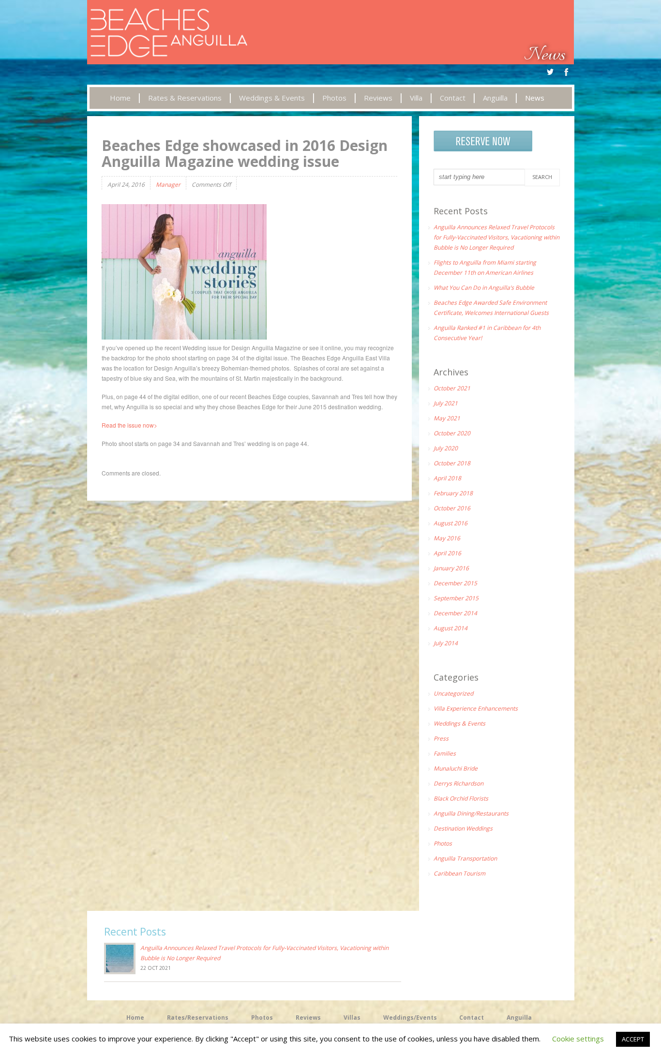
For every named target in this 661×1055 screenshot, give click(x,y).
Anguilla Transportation (465, 858)
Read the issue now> (130, 425)
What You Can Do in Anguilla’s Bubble (484, 287)
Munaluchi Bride (456, 768)
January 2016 (451, 568)
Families (445, 753)
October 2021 (452, 388)
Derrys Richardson (458, 783)
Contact (471, 1017)
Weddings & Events (459, 723)
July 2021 (446, 403)
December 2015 (455, 583)
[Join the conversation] (550, 72)
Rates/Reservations (197, 1017)
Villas (352, 1017)
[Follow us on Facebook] (566, 72)
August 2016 (450, 523)
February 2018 (453, 493)
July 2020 (446, 448)
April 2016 (447, 553)
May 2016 (447, 538)
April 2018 (447, 478)
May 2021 (447, 418)
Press (441, 738)
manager (168, 184)
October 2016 (452, 508)
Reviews (308, 1017)
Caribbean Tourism (459, 873)
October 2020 (452, 433)
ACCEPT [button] (633, 1039)
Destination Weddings (463, 828)
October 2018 (452, 463)
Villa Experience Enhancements (476, 708)
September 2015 (456, 598)
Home (135, 1017)
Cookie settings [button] (578, 1038)
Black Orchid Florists (461, 798)
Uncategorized (453, 693)
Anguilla (519, 1017)
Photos (443, 843)
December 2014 (455, 613)
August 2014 (450, 628)
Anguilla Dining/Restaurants (471, 813)
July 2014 (446, 643)
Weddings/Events (410, 1017)
